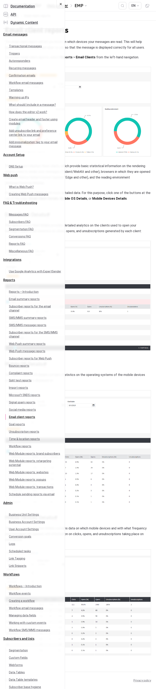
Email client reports (22, 417)
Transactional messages (25, 46)
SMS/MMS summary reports (28, 317)
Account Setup (14, 154)
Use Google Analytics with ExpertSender (35, 271)
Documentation (23, 6)
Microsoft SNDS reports (24, 395)
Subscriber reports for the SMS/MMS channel (33, 334)
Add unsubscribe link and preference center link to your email (32, 132)
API (13, 14)
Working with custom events (27, 622)
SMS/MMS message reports (27, 325)
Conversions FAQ (20, 236)
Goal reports (17, 424)
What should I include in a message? (32, 104)
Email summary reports (24, 299)
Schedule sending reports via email (31, 494)
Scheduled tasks (20, 551)
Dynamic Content (24, 22)
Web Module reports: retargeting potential (30, 463)
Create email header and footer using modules (33, 121)
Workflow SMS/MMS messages (29, 630)
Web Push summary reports (27, 343)
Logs (12, 543)
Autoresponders (19, 60)
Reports (9, 280)
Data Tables (17, 672)
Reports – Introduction (24, 291)
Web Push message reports (27, 351)
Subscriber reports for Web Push (30, 358)
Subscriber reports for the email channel (30, 308)
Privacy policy (142, 680)
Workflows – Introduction (25, 586)
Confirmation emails (22, 75)
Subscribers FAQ (19, 221)
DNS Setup (16, 166)
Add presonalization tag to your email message (33, 144)
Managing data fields (22, 615)
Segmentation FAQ (21, 229)
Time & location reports (24, 439)
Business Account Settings (27, 522)
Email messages (15, 34)
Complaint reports (21, 373)
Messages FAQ (18, 214)
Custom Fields (18, 657)
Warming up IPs (19, 97)
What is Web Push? (21, 186)
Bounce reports (19, 365)
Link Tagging (17, 558)
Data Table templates (23, 679)
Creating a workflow (22, 600)
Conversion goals (20, 536)
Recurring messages (22, 68)
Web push (10, 175)
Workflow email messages (26, 82)
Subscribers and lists (18, 638)
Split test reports (20, 380)
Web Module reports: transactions (31, 487)
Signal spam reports (22, 402)
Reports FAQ (17, 243)
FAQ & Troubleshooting (20, 202)
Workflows (11, 574)
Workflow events (20, 593)
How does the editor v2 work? (28, 112)
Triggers (14, 53)
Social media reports (22, 409)
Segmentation (18, 650)
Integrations (12, 259)
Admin (8, 503)
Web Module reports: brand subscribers (34, 453)
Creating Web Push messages (28, 194)
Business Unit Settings (24, 514)
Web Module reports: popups (27, 479)
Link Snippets (17, 565)
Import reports (18, 387)
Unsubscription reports (24, 431)
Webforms (16, 665)
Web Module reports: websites (29, 472)
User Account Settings (24, 529)
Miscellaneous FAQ (21, 251)
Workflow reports (20, 446)
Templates (16, 90)
